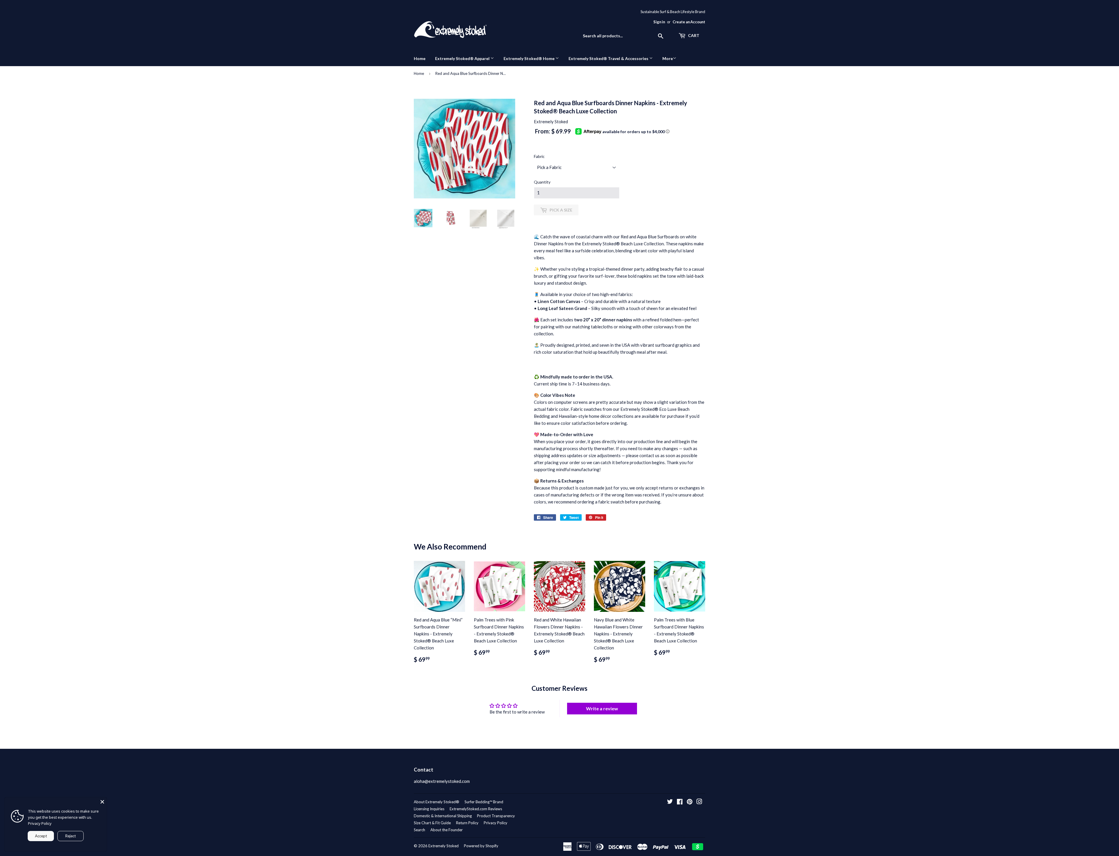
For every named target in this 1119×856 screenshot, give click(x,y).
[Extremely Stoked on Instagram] (699, 802)
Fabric (539, 156)
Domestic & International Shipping (443, 815)
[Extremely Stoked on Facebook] (680, 802)
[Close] (102, 802)
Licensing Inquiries (429, 808)
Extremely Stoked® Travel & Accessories (609, 58)
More (667, 58)
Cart (693, 35)
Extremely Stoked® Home (529, 58)
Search (419, 829)
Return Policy (467, 822)
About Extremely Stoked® (436, 801)
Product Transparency (496, 815)
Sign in (659, 22)
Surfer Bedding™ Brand (484, 801)
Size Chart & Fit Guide (432, 822)
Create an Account (689, 22)
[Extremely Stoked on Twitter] (670, 802)
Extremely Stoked (443, 845)
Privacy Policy (495, 822)
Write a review (602, 708)
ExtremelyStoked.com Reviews (476, 808)
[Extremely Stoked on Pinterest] (690, 802)
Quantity (542, 181)
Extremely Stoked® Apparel (462, 58)
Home (419, 58)
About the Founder (446, 829)
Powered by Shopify (481, 845)
